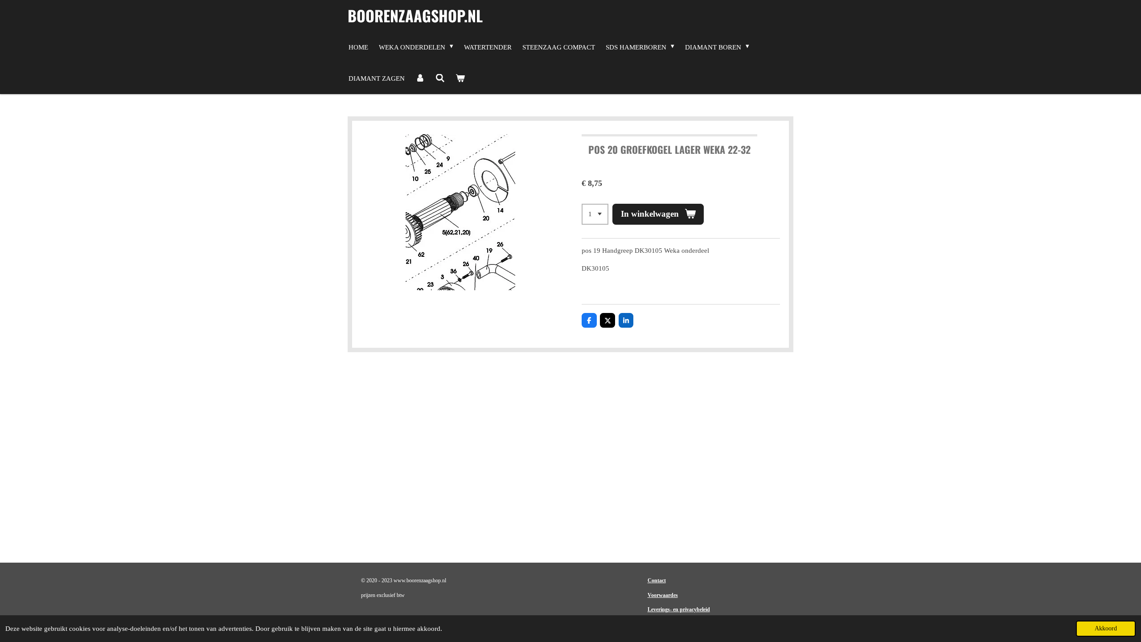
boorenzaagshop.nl (415, 15)
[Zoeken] (440, 78)
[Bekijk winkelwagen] (460, 78)
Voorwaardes (663, 595)
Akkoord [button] (1106, 628)
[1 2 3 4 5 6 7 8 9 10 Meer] (595, 214)
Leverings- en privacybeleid (679, 609)
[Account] (420, 78)
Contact (657, 580)
